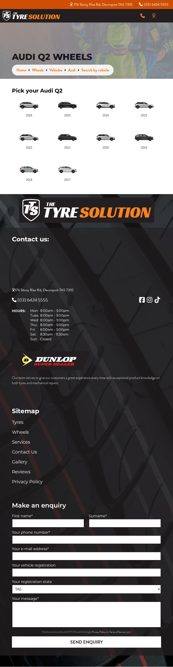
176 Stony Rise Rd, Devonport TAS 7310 (103, 4)
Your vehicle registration (34, 565)
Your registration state (32, 582)
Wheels (20, 432)
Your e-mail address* (30, 549)
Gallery (19, 462)
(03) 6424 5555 (156, 4)
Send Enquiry (86, 642)
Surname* (98, 516)
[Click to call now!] (142, 16)
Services (21, 442)
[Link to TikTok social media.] (157, 300)
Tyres (17, 422)
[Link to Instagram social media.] (149, 300)
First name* (22, 516)
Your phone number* (31, 532)
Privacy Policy (27, 481)
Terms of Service (118, 632)
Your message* (25, 599)
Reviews (21, 471)
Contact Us (24, 452)
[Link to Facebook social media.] (142, 300)
